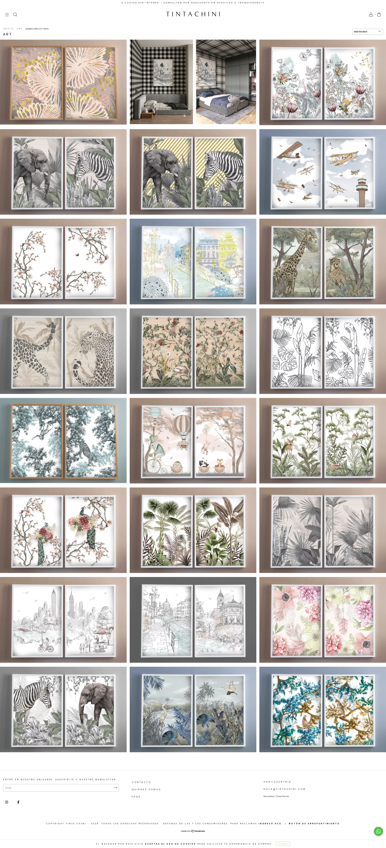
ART (20, 28)
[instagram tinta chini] (7, 802)
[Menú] (7, 15)
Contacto (141, 782)
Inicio (8, 28)
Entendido (283, 844)
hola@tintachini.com (285, 789)
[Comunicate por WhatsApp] (378, 831)
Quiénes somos (146, 789)
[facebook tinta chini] (18, 802)
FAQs (136, 796)
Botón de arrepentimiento (314, 823)
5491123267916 (278, 781)
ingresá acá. (271, 823)
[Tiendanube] (193, 831)
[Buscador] (15, 15)
